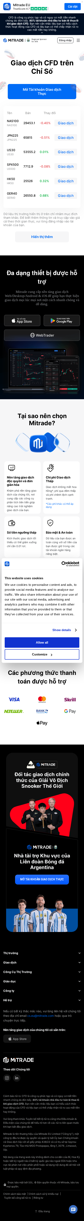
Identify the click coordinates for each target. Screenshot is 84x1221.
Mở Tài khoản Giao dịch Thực (42, 91)
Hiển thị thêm (42, 237)
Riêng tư (38, 1197)
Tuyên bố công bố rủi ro (17, 1197)
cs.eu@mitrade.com (40, 1015)
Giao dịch (66, 123)
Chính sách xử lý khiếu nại (44, 1193)
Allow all (42, 642)
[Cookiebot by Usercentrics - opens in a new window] (61, 564)
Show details (61, 630)
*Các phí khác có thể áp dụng (59, 505)
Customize (39, 654)
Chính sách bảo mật (14, 1193)
